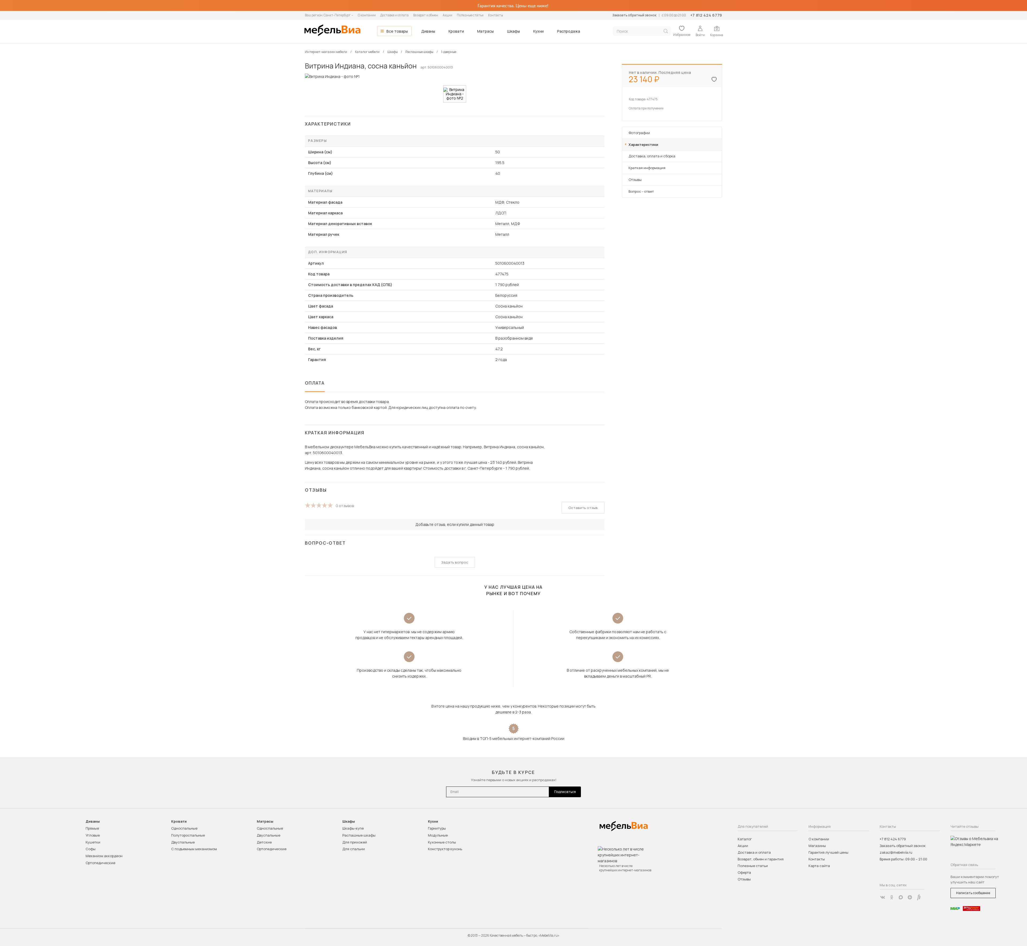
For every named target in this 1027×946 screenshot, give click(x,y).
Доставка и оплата (394, 15)
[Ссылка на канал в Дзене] (910, 897)
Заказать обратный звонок (634, 15)
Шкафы (513, 31)
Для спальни (353, 848)
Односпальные (184, 828)
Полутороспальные (188, 835)
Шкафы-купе (353, 828)
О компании (367, 15)
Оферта (744, 872)
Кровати (456, 31)
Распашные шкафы (358, 835)
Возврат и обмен (425, 15)
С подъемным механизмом (194, 848)
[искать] (665, 31)
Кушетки (93, 842)
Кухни (538, 31)
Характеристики (643, 144)
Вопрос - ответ (641, 191)
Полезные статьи (470, 15)
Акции (447, 15)
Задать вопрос (454, 562)
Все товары (397, 31)
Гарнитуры (437, 828)
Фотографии (639, 132)
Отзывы (635, 179)
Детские (264, 842)
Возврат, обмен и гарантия (761, 859)
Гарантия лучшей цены (828, 852)
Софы (90, 848)
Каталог (745, 839)
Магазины (817, 845)
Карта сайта (819, 865)
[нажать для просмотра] (454, 93)
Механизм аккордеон (104, 855)
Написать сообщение (973, 893)
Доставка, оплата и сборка (652, 156)
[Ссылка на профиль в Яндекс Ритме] (919, 897)
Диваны (428, 31)
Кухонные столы (442, 842)
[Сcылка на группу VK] (883, 897)
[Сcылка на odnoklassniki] (892, 897)
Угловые (93, 835)
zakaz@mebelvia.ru (896, 852)
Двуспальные (183, 842)
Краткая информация (647, 167)
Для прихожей (354, 842)
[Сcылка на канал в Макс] (901, 897)
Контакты (495, 15)
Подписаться (565, 791)
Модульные (438, 835)
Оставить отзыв (583, 507)
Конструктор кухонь (445, 848)
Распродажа (568, 31)
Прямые (92, 828)
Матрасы (485, 31)
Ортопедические (100, 862)
